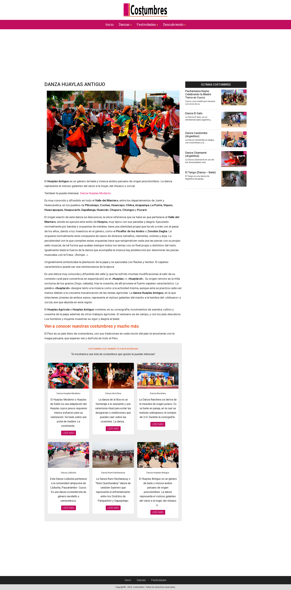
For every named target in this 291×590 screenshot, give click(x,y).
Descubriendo (173, 25)
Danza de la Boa (113, 393)
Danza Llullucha (68, 472)
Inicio (109, 25)
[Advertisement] (145, 55)
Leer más (68, 433)
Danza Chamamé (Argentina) (195, 154)
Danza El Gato (194, 113)
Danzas (124, 25)
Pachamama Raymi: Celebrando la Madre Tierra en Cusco (198, 94)
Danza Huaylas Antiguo (158, 472)
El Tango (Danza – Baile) (200, 172)
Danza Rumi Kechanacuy (113, 472)
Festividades (146, 25)
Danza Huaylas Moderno (95, 193)
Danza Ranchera (158, 393)
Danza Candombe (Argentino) (196, 134)
